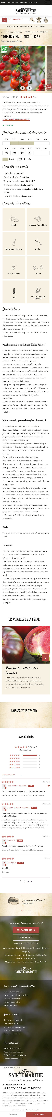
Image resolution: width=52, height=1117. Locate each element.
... (1, 32)
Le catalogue (13, 2)
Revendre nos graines (13, 1052)
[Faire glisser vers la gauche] (22, 88)
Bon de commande (12, 1030)
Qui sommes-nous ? (13, 992)
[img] (8, 782)
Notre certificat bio (12, 1048)
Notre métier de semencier (16, 995)
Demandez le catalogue (14, 1027)
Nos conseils (39, 26)
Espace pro (33, 2)
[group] (26, 902)
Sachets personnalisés (13, 1059)
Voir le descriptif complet (16, 120)
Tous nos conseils (11, 1034)
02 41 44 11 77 (26, 937)
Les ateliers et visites (13, 998)
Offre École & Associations (15, 1055)
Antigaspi (11, 26)
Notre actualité (10, 1005)
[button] (12, 20)
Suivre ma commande (13, 1020)
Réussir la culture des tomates (22, 671)
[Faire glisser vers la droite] (29, 88)
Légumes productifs (14, 32)
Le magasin (23, 2)
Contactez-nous (26, 930)
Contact (4, 2)
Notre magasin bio (12, 1002)
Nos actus (24, 26)
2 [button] (24, 881)
